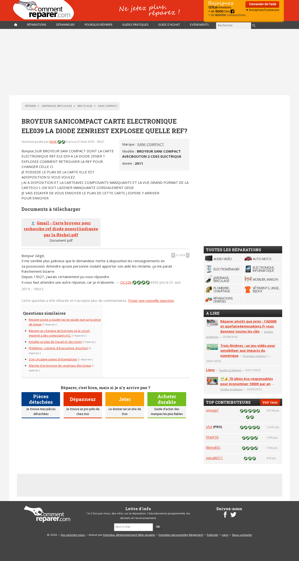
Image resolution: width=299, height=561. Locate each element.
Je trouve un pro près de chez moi (83, 411)
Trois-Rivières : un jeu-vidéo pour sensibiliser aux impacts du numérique (247, 350)
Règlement (196, 535)
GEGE (53, 141)
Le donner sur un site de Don (125, 411)
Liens (210, 370)
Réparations (36, 24)
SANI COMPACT (150, 144)
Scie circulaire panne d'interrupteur (53, 359)
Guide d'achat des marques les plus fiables (167, 411)
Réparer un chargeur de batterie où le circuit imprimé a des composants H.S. (59, 333)
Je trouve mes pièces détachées (40, 411)
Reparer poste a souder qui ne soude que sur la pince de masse (65, 322)
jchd (209, 427)
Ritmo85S (213, 447)
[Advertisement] (149, 62)
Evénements (199, 24)
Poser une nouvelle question (151, 300)
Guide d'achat (169, 24)
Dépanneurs (65, 24)
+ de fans (219, 11)
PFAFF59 (212, 437)
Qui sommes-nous (73, 535)
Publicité (212, 535)
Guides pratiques (135, 24)
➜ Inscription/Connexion (262, 10)
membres (219, 7)
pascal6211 (214, 458)
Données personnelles (173, 535)
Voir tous (270, 402)
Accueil (45, 9)
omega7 (212, 410)
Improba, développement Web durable (129, 535)
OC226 (126, 282)
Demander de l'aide (262, 4)
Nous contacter (242, 535)
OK (158, 527)
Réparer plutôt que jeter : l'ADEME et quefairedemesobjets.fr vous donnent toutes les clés (248, 326)
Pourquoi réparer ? (255, 356)
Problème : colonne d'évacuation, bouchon (58, 348)
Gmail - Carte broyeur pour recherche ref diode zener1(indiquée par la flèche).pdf (61, 228)
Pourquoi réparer (98, 24)
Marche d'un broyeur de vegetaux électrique (60, 365)
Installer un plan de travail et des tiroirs (55, 342)
